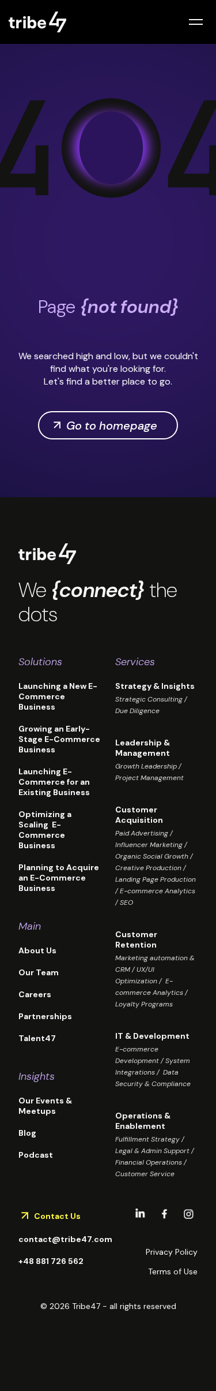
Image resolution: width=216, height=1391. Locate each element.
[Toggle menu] (195, 21)
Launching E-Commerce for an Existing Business (54, 781)
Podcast (35, 1155)
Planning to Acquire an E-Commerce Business (58, 877)
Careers (34, 994)
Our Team (38, 972)
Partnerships (45, 1016)
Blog (27, 1133)
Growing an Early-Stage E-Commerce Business (59, 739)
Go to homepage (111, 425)
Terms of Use (173, 1271)
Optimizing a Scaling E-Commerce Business (44, 830)
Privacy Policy (172, 1252)
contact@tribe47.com (65, 1239)
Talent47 (37, 1038)
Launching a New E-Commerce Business (57, 696)
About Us (37, 950)
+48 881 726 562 (51, 1261)
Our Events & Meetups (45, 1105)
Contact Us (57, 1216)
